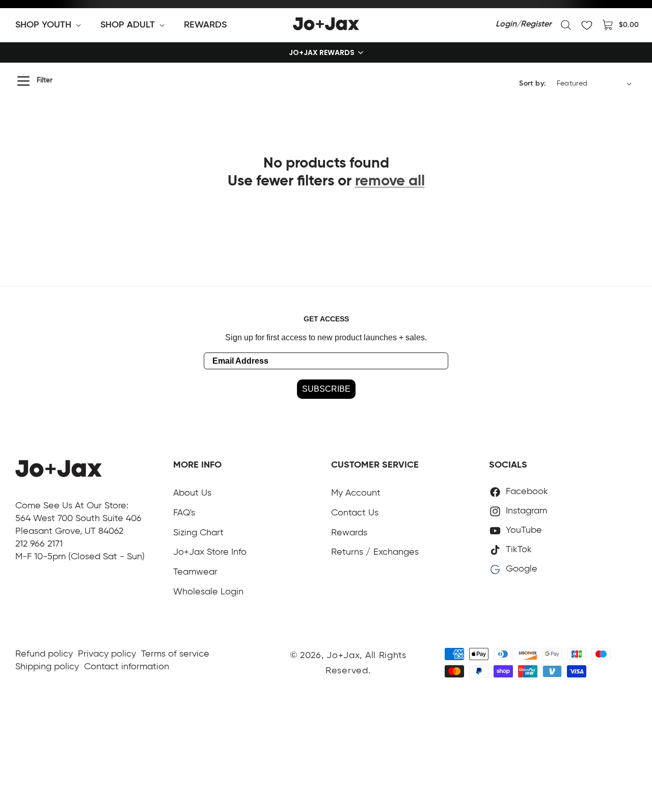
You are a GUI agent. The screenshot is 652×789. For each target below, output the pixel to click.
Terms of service (175, 654)
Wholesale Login (208, 591)
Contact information (126, 666)
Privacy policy (107, 654)
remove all (390, 181)
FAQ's (184, 513)
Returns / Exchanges (375, 552)
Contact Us (354, 513)
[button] (50, 25)
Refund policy (44, 654)
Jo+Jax (343, 655)
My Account (356, 493)
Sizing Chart (198, 532)
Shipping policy (47, 666)
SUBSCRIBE (326, 389)
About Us (192, 493)
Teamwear (195, 572)
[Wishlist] (587, 25)
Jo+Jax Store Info (210, 552)
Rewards (349, 532)
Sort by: (532, 83)
